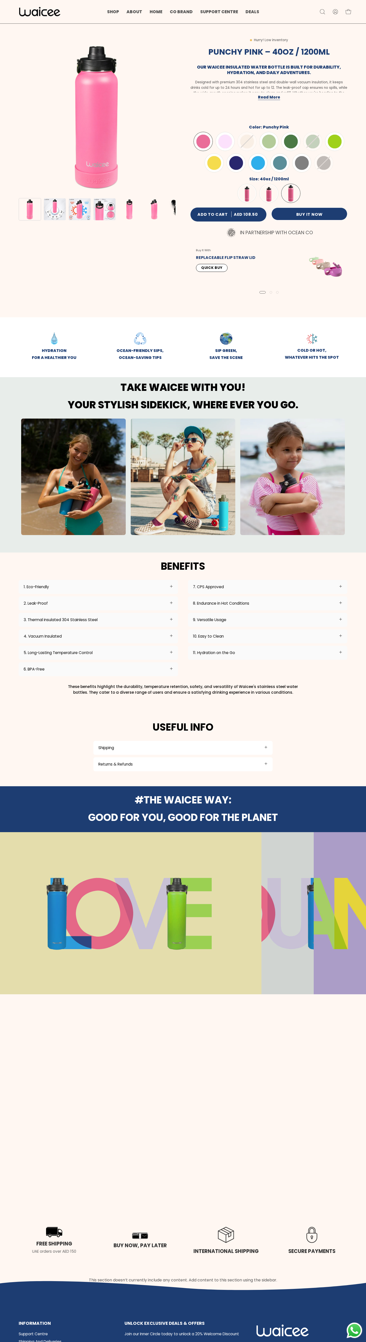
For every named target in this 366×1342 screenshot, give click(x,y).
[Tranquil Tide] (257, 163)
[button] (134, 11)
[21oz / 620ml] (247, 193)
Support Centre (33, 1334)
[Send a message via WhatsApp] (354, 1330)
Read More (269, 97)
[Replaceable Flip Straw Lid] (325, 265)
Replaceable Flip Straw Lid (225, 257)
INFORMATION (35, 1323)
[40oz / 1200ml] (290, 193)
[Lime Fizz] (334, 141)
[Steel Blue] (279, 163)
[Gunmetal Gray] (301, 163)
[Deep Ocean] (236, 163)
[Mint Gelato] (268, 141)
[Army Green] (290, 141)
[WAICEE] (40, 12)
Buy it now (309, 214)
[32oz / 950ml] (268, 193)
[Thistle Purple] (225, 141)
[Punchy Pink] (203, 141)
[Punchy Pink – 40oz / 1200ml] (30, 209)
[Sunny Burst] (214, 163)
